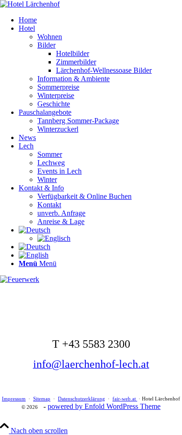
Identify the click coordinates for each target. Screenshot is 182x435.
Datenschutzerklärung (81, 398)
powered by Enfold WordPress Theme (104, 406)
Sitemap (41, 398)
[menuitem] (100, 20)
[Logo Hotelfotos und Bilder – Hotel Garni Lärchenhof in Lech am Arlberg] (30, 4)
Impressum (14, 398)
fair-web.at (124, 398)
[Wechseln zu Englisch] (53, 238)
